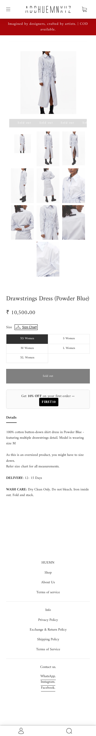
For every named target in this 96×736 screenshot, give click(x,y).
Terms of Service (48, 649)
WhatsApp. (48, 676)
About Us (48, 582)
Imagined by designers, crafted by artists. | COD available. (48, 27)
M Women (27, 348)
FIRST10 (49, 402)
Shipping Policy (48, 639)
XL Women (27, 357)
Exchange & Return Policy (48, 630)
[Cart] (84, 9)
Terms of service (48, 592)
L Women (69, 348)
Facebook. (48, 688)
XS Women (27, 338)
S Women (69, 338)
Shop (48, 572)
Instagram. (48, 682)
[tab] (11, 419)
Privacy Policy (48, 620)
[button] (17, 81)
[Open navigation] (11, 9)
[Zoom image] (48, 81)
